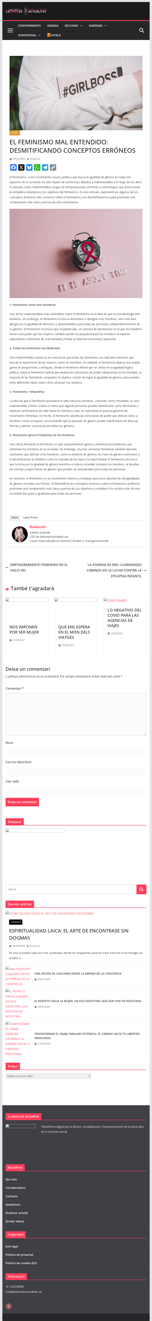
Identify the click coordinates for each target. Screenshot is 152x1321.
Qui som (11, 1179)
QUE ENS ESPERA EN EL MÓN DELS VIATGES (74, 632)
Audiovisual (27, 35)
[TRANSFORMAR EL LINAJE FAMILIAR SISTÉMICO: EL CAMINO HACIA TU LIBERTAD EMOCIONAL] (18, 1038)
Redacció (35, 158)
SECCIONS (71, 25)
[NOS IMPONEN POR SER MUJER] (27, 600)
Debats (14, 132)
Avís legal (12, 1246)
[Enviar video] (15, 1221)
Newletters (13, 1204)
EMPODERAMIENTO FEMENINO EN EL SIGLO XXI (39, 568)
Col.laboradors (16, 1188)
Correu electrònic (19, 762)
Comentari (15, 688)
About (14, 517)
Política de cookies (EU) (21, 1263)
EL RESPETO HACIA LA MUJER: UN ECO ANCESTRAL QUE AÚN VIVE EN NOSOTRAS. (88, 1001)
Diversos (16, 922)
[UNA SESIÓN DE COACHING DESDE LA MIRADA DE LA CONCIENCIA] (18, 976)
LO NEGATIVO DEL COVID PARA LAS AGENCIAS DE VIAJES (124, 617)
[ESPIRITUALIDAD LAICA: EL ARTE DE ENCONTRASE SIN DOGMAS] (76, 913)
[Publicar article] (17, 1213)
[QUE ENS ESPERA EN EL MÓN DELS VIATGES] (76, 600)
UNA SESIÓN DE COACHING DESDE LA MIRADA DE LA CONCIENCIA (78, 973)
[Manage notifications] (9, 1306)
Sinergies (96, 25)
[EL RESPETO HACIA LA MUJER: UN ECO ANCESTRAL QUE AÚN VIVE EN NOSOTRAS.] (18, 1004)
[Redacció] (20, 529)
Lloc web (12, 781)
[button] (80, 25)
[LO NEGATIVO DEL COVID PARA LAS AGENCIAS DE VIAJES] (115, 600)
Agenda (52, 25)
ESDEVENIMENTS (29, 25)
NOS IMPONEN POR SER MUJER (24, 629)
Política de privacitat (19, 1255)
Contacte (12, 1196)
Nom (9, 743)
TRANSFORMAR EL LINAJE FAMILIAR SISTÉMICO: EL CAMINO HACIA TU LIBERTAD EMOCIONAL (87, 1036)
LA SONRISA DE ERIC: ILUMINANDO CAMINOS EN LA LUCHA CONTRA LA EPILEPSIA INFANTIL (114, 570)
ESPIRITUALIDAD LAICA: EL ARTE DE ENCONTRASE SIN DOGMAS (68, 934)
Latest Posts (30, 517)
